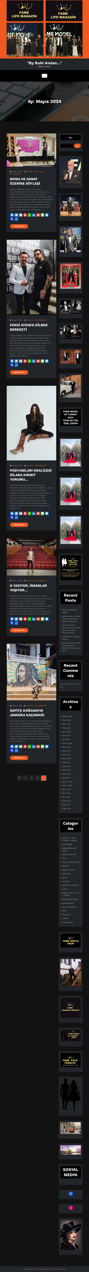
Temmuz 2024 (67, 782)
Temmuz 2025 (67, 743)
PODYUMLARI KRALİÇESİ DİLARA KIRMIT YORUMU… (31, 474)
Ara (70, 137)
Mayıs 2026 (66, 720)
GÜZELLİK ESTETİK (69, 854)
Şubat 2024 (66, 801)
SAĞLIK (65, 889)
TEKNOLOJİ (66, 914)
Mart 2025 (66, 755)
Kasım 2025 (66, 732)
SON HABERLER (15, 174)
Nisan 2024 (66, 793)
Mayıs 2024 (66, 789)
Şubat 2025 (66, 758)
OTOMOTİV (66, 881)
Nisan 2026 (66, 724)
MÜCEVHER (66, 874)
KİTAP (64, 858)
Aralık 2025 (66, 728)
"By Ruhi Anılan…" (44, 63)
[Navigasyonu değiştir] (44, 76)
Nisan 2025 (66, 751)
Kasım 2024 (66, 770)
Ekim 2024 (66, 774)
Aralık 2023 (66, 808)
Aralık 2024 (66, 766)
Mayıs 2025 (66, 747)
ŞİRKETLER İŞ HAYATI (70, 899)
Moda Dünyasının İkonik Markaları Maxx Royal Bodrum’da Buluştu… (71, 618)
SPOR (64, 911)
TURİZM (65, 918)
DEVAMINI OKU (19, 226)
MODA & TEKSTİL (68, 870)
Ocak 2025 (66, 762)
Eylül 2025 (66, 739)
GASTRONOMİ (67, 844)
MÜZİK (64, 877)
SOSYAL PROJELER (69, 907)
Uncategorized (67, 922)
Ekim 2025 (66, 735)
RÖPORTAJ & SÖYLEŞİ (70, 885)
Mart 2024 (66, 797)
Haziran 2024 (67, 785)
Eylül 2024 (66, 778)
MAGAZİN (30, 320)
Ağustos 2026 (67, 716)
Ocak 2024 (66, 804)
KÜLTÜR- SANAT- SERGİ (35, 171)
